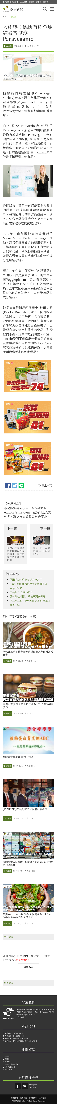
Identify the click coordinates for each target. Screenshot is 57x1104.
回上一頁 (47, 485)
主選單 (52, 9)
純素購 (38, 2)
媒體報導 (14, 1098)
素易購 (31, 2)
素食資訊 (14, 2)
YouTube (32, 1087)
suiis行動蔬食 (10, 1067)
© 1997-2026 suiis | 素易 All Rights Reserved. (28, 1101)
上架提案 (42, 1098)
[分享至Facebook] (8, 486)
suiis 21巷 (8, 1069)
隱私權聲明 (33, 1098)
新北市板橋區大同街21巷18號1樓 (25, 1041)
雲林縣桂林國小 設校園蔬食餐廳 (27, 596)
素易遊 (45, 2)
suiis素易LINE (25, 1086)
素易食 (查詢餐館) (11, 1064)
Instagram (33, 1084)
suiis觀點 (23, 2)
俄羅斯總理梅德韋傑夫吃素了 (26, 579)
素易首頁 (6, 2)
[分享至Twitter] (14, 486)
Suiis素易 (18, 1086)
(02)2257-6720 (18, 1033)
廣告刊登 (23, 1098)
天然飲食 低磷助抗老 (21, 592)
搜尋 (45, 9)
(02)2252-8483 (18, 1036)
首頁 (4, 16)
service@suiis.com (20, 1038)
